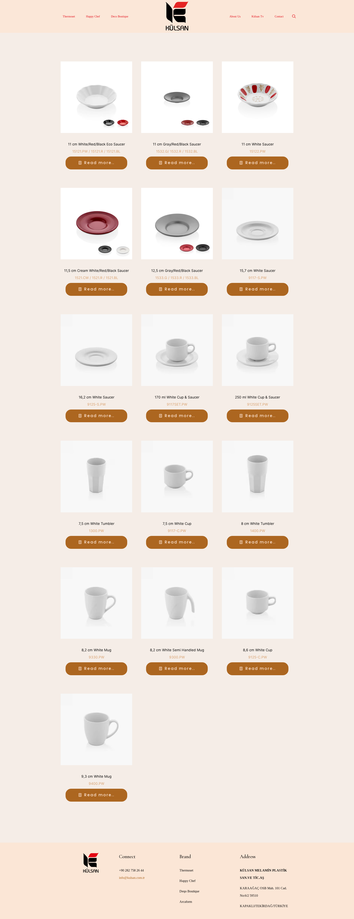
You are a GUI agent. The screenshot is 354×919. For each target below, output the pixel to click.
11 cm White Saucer (258, 144)
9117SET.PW (177, 404)
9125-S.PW (96, 404)
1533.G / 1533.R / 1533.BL (177, 278)
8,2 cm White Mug (96, 650)
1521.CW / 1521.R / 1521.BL (96, 278)
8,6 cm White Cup (257, 650)
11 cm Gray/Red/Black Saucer (177, 144)
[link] (96, 97)
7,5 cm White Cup (177, 524)
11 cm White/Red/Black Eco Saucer (96, 144)
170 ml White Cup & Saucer (177, 397)
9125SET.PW (257, 404)
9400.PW (96, 784)
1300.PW (96, 531)
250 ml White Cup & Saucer (257, 397)
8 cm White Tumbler (257, 524)
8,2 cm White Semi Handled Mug (177, 650)
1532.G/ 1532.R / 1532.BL (177, 151)
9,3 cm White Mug (96, 776)
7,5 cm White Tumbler (96, 524)
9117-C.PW (177, 531)
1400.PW (257, 531)
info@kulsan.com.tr (132, 877)
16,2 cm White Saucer (96, 397)
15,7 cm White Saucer (257, 271)
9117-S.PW (257, 278)
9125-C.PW (257, 657)
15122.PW (258, 151)
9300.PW (177, 657)
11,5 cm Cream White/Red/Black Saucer (96, 271)
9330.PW (96, 657)
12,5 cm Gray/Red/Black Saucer (177, 271)
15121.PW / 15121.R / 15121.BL (96, 151)
